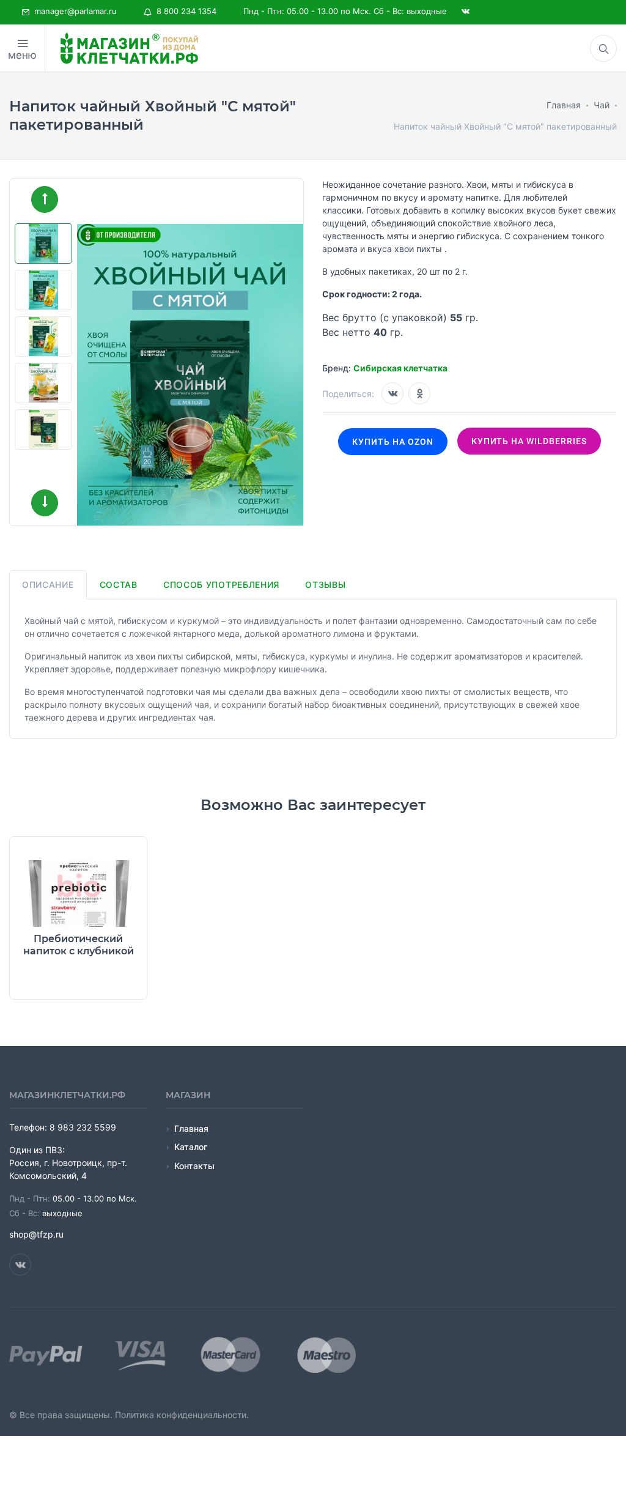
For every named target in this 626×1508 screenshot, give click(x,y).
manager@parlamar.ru (73, 11)
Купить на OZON (392, 442)
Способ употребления (221, 584)
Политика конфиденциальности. (182, 1415)
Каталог (190, 1147)
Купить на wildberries (529, 441)
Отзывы (325, 584)
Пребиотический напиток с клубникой (78, 945)
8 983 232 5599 (83, 1127)
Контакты (194, 1166)
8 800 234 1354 (184, 11)
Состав (119, 584)
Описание (48, 584)
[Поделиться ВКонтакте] (392, 393)
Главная (191, 1128)
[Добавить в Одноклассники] (419, 393)
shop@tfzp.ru (36, 1234)
